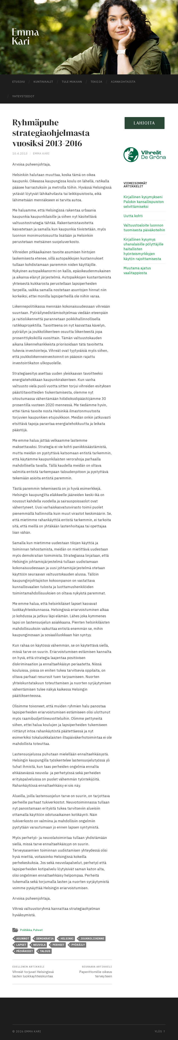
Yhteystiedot (23, 96)
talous (45, 951)
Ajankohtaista (123, 82)
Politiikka (26, 930)
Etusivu (18, 82)
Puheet (38, 930)
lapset (21, 944)
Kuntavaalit (43, 82)
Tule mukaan (72, 82)
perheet (58, 944)
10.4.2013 (20, 153)
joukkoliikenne (92, 938)
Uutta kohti (133, 215)
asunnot (22, 938)
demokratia (45, 938)
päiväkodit (24, 951)
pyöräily (78, 944)
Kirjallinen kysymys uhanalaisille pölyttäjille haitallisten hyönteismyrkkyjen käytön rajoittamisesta (143, 249)
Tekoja (96, 82)
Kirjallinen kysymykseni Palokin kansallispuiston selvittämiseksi (144, 202)
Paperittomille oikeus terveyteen (95, 971)
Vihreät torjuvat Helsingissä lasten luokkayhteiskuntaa (33, 971)
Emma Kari (41, 153)
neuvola (39, 944)
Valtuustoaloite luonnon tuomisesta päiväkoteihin (144, 227)
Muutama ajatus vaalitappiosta (137, 270)
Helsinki (67, 938)
